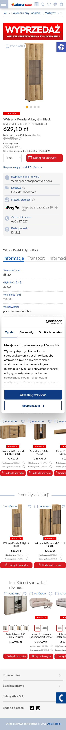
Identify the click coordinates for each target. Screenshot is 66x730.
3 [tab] (35, 107)
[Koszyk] (61, 4)
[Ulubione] (49, 4)
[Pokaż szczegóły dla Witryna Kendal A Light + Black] (16, 520)
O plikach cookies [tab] (50, 332)
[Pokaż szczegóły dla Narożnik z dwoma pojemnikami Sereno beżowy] (41, 603)
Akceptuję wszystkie (33, 394)
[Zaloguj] (55, 4)
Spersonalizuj (31, 405)
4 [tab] (38, 107)
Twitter (38, 708)
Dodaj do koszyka (44, 157)
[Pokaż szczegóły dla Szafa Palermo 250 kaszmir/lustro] (15, 603)
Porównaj (17, 46)
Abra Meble (53, 724)
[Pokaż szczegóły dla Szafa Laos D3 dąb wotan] (40, 431)
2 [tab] (31, 107)
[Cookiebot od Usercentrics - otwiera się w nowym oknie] (46, 322)
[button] (61, 47)
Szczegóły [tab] (26, 332)
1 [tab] (27, 107)
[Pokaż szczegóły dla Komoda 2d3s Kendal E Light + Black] (13, 431)
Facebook (32, 708)
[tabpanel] (33, 73)
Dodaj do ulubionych (23, 421)
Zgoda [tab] (9, 332)
